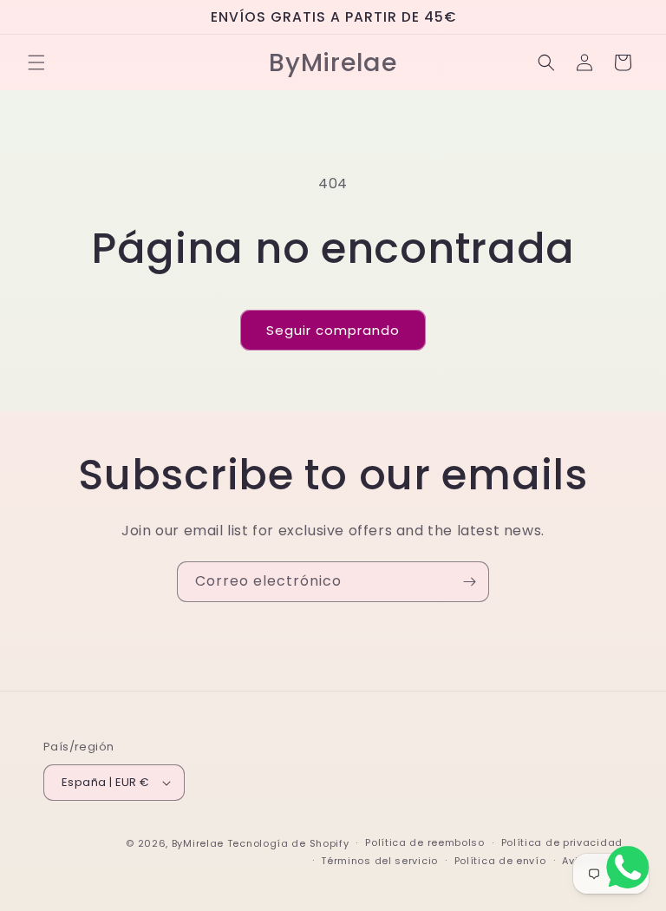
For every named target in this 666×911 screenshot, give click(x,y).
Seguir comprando (333, 330)
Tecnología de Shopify (288, 843)
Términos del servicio (379, 861)
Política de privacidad (562, 842)
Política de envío (500, 861)
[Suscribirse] (469, 581)
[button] (36, 62)
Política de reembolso (425, 842)
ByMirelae (198, 843)
